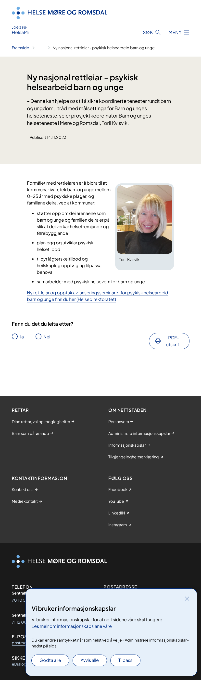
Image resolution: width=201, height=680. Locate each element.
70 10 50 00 (23, 600)
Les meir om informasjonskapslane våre (72, 626)
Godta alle (50, 660)
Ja (22, 336)
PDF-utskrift (173, 341)
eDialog (19, 664)
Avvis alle (90, 660)
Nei (46, 336)
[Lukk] (187, 598)
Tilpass (125, 660)
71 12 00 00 (23, 622)
